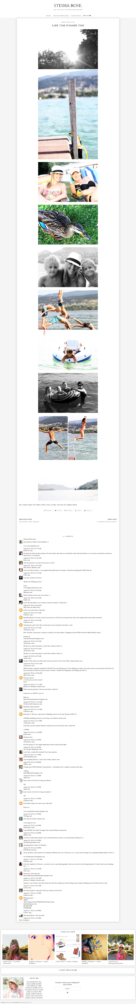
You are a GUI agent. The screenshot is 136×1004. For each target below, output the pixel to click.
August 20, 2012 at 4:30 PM (32, 747)
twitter (59, 510)
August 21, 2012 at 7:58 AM (32, 878)
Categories (75, 16)
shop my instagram (61, 16)
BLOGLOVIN (27, 906)
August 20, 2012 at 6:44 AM (32, 605)
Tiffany (25, 764)
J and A (25, 912)
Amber (25, 658)
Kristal (25, 734)
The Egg (26, 816)
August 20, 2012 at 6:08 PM (32, 762)
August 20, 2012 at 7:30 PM (32, 814)
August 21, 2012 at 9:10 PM (32, 910)
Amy (25, 871)
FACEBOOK (27, 908)
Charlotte (26, 861)
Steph (25, 600)
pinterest (69, 510)
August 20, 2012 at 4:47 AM (32, 558)
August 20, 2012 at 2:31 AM (32, 548)
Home (48, 16)
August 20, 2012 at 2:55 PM (32, 740)
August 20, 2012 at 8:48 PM (32, 833)
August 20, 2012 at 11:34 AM (32, 702)
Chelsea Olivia (28, 539)
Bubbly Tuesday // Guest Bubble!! (38, 962)
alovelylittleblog (28, 757)
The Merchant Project (30, 842)
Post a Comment (24, 920)
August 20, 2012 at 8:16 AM (32, 620)
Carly (25, 575)
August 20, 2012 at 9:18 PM (32, 840)
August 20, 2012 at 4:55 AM (32, 565)
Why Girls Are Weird (30, 607)
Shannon (26, 592)
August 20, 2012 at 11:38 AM (32, 709)
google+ (89, 510)
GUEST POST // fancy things (67, 962)
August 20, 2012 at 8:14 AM (32, 613)
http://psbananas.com (30, 904)
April (25, 778)
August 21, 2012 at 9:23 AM (32, 886)
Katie (25, 560)
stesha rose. (68, 5)
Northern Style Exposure (31, 704)
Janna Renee (27, 827)
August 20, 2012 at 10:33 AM (32, 663)
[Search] (67, 992)
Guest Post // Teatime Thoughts (11, 962)
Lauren (25, 888)
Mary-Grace (27, 675)
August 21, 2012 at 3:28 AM (32, 869)
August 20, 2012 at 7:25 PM (32, 787)
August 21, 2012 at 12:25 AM (32, 859)
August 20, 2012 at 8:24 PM (32, 825)
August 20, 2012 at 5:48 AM (32, 590)
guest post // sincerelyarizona (115, 962)
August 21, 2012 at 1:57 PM (32, 893)
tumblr (78, 510)
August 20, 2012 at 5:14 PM (32, 755)
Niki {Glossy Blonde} (30, 567)
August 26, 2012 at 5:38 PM (32, 918)
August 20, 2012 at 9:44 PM (32, 848)
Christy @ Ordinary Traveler (32, 880)
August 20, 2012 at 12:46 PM (32, 732)
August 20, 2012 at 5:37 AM (32, 573)
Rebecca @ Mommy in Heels (32, 686)
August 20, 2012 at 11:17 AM (32, 684)
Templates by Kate (25, 1002)
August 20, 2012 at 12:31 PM (32, 721)
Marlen (25, 835)
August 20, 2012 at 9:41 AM (32, 628)
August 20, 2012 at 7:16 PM (32, 776)
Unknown (26, 615)
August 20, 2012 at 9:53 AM (32, 641)
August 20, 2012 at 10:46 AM (32, 673)
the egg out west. (30, 823)
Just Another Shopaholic (31, 749)
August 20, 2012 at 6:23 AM (32, 598)
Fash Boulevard (28, 850)
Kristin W (26, 550)
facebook (48, 510)
